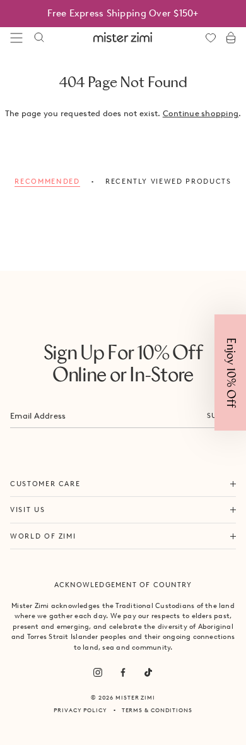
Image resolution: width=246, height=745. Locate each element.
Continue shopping (200, 113)
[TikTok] (148, 672)
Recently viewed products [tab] (168, 181)
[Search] (39, 38)
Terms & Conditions (157, 709)
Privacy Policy (80, 709)
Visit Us (27, 509)
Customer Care (45, 483)
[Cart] (231, 38)
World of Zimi (43, 536)
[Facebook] (123, 672)
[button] (230, 372)
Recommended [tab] (47, 181)
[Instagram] (98, 672)
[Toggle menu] (16, 38)
